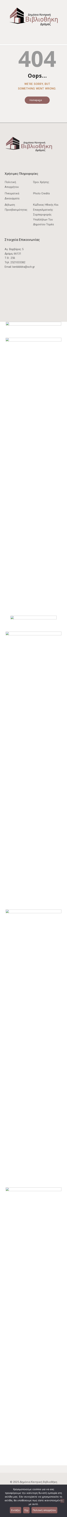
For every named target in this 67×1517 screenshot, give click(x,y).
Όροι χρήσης (41, 182)
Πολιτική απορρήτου (44, 1510)
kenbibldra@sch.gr (23, 266)
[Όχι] (62, 1501)
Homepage (36, 100)
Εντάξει (15, 1510)
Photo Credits (41, 193)
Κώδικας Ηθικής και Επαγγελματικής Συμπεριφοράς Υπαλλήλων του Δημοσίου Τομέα (45, 214)
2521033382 (17, 262)
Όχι (26, 1510)
